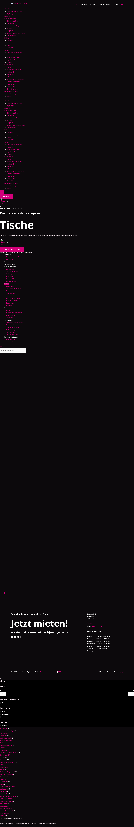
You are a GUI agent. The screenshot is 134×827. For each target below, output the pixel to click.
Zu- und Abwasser (13, 89)
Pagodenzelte (11, 60)
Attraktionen (8, 9)
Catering (9, 28)
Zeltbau (6, 50)
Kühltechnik (10, 23)
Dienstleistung (11, 94)
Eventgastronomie (10, 19)
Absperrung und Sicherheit (15, 79)
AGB (59, 672)
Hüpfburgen (10, 14)
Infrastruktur (8, 77)
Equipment (10, 31)
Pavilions (9, 62)
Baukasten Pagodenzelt (14, 53)
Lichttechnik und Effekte (14, 69)
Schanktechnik (11, 35)
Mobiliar (6, 38)
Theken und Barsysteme (14, 43)
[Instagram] (15, 637)
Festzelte (10, 55)
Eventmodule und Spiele (14, 11)
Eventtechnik (8, 65)
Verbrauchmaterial (10, 264)
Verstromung (11, 86)
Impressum (44, 672)
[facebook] (12, 637)
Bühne (9, 67)
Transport (10, 96)
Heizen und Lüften (12, 21)
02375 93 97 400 (97, 626)
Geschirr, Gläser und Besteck (16, 33)
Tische (9, 45)
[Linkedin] (18, 637)
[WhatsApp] (21, 637)
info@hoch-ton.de (93, 624)
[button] (77, 4)
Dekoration (7, 16)
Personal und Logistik (11, 91)
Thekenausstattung (13, 26)
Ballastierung (11, 84)
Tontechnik (10, 74)
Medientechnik (11, 72)
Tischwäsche (11, 48)
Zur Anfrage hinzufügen (19, 378)
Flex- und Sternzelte (13, 57)
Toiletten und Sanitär (13, 82)
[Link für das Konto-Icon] (122, 4)
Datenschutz (53, 672)
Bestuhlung (10, 40)
